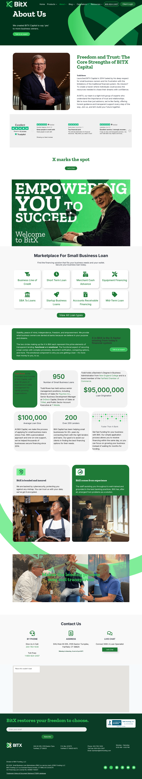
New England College (108, 375)
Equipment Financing (114, 280)
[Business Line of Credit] (27, 274)
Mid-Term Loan (115, 300)
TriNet (43, 402)
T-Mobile (56, 405)
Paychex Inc (64, 394)
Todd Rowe (81, 75)
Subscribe (47, 737)
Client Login (128, 4)
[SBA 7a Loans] (27, 294)
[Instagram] (117, 767)
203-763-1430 (32, 647)
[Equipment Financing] (114, 274)
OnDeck (46, 399)
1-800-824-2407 (32, 656)
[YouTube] (128, 767)
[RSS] (134, 767)
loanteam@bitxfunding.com (101, 750)
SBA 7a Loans (27, 300)
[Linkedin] (122, 767)
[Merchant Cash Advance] (85, 274)
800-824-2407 (111, 4)
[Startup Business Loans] (56, 294)
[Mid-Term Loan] (114, 294)
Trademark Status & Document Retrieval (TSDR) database (26, 773)
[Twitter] (111, 767)
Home (42, 4)
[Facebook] (105, 767)
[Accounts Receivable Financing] (85, 294)
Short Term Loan (56, 280)
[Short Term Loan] (56, 274)
